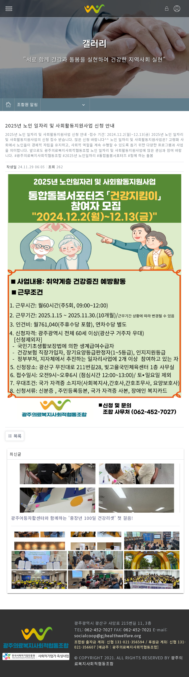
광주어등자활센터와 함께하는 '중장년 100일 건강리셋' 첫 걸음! (72, 518)
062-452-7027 (99, 630)
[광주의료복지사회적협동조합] (94, 9)
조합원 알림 (27, 104)
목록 (17, 436)
